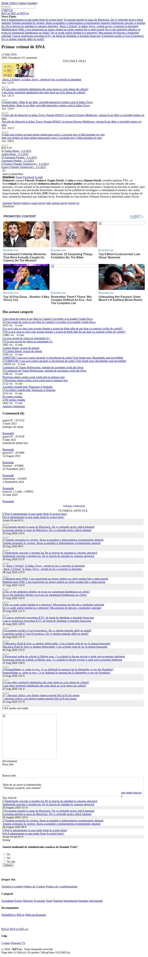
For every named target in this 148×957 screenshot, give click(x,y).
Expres (18, 900)
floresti (17, 203)
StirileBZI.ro (8, 914)
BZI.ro (20, 914)
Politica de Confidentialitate (61, 886)
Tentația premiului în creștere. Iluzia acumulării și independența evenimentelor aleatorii (61, 22)
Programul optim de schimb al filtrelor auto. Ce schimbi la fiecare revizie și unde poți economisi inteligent (62, 659)
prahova (26, 203)
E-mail (39, 177)
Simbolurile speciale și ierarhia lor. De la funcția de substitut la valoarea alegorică (48, 556)
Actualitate (7, 900)
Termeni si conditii (12, 886)
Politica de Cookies (34, 886)
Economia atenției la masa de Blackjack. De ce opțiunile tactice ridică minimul (46, 530)
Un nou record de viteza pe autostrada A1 (26, 338)
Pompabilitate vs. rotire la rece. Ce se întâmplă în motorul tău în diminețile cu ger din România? (56, 672)
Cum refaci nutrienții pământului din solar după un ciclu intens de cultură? (44, 92)
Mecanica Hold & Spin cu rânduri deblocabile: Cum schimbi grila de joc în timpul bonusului (54, 646)
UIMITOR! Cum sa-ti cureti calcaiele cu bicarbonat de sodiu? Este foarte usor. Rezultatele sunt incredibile (63, 357)
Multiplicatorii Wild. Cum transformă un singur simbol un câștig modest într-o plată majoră (52, 29)
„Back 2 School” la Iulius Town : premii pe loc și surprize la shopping (98, 26)
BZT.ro (5, 13)
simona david (59, 203)
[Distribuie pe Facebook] (3, 85)
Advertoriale (95, 900)
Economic (39, 900)
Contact (22, 2)
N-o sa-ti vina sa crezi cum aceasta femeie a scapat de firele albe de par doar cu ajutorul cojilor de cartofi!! (63, 328)
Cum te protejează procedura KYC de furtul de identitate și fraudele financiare (56, 35)
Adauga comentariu (14, 406)
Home (4, 2)
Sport (49, 900)
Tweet (18, 177)
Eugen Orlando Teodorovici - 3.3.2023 (23, 167)
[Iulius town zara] (29, 757)
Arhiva (13, 2)
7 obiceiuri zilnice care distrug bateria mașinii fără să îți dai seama (39, 698)
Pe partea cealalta (12, 396)
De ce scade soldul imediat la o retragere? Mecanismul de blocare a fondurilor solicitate (51, 607)
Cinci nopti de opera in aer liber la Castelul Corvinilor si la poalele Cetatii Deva (48, 318)
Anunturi (32, 2)
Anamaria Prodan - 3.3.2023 (17, 160)
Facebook (28, 177)
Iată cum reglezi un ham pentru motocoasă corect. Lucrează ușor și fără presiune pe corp (52, 137)
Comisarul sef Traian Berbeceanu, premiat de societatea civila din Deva (43, 367)
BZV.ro (24, 13)
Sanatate (83, 900)
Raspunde (8, 433)
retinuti (72, 203)
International (70, 900)
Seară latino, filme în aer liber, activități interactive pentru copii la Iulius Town (46, 105)
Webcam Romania (35, 914)
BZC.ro (15, 13)
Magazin (28, 900)
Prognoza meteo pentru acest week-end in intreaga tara (34, 377)
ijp (77, 203)
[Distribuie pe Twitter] (6, 85)
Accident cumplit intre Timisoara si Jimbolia (28, 386)
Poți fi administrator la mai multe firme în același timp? (32, 19)
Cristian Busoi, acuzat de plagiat (21, 347)
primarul (7, 203)
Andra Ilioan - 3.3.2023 (14, 154)
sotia (48, 203)
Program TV (18, 943)
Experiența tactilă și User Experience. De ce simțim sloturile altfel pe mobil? (45, 633)
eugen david (38, 203)
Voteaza (8, 865)
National (58, 900)
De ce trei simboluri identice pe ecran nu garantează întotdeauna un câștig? (44, 594)
